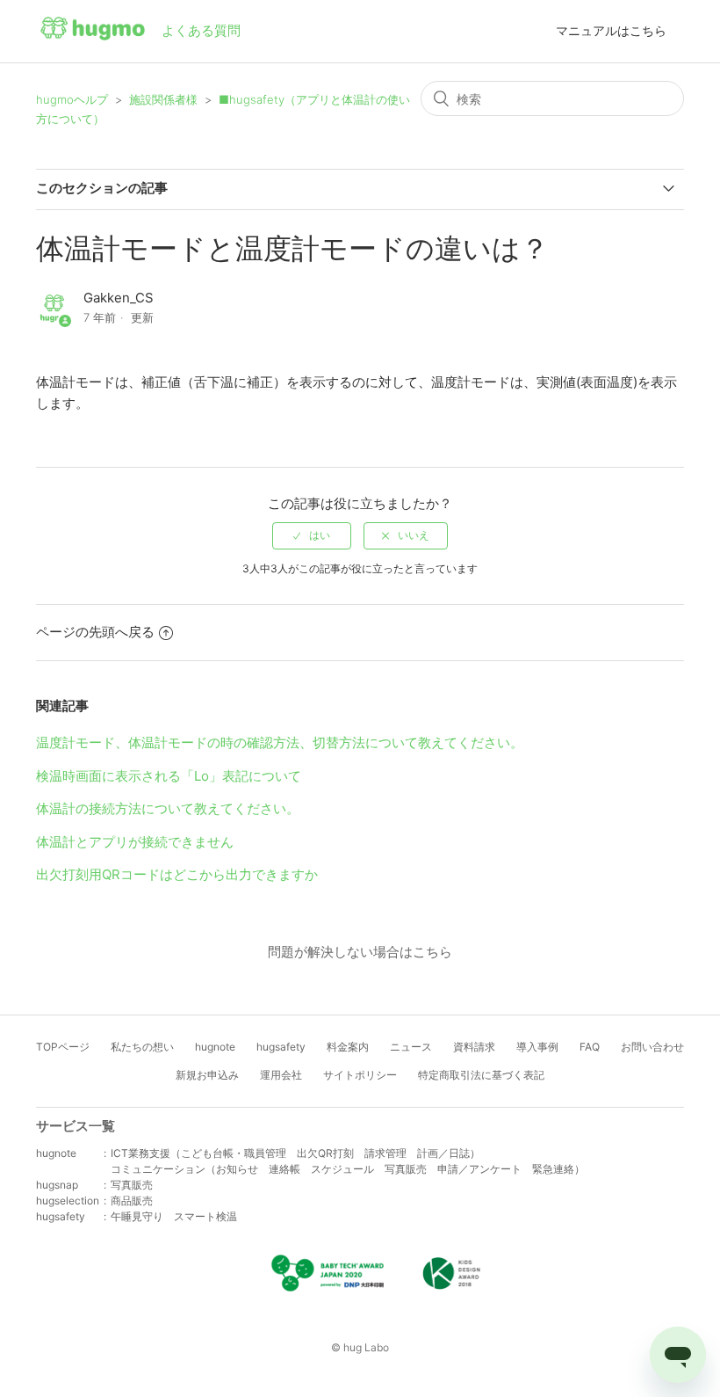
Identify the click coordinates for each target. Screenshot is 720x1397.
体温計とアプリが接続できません (135, 841)
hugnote (215, 1046)
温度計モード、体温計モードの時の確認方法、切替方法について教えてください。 (279, 742)
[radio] (311, 535)
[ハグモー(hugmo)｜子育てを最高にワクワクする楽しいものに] (92, 31)
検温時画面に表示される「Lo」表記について (168, 776)
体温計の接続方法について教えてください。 (167, 808)
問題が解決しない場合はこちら (360, 951)
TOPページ (63, 1046)
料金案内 (348, 1046)
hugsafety (281, 1046)
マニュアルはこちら (611, 30)
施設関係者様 (163, 99)
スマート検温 (205, 1216)
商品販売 (132, 1200)
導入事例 (537, 1046)
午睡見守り (137, 1216)
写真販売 (132, 1184)
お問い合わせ (652, 1046)
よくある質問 (201, 30)
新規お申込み (207, 1074)
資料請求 (474, 1046)
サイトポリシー (360, 1074)
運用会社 (281, 1074)
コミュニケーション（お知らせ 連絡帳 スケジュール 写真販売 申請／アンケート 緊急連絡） (348, 1168)
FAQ (590, 1046)
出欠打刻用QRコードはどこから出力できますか (177, 874)
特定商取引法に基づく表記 (481, 1074)
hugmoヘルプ (72, 99)
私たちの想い (142, 1046)
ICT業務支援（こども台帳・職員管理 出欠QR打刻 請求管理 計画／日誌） (295, 1153)
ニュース (411, 1046)
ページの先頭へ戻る (95, 631)
